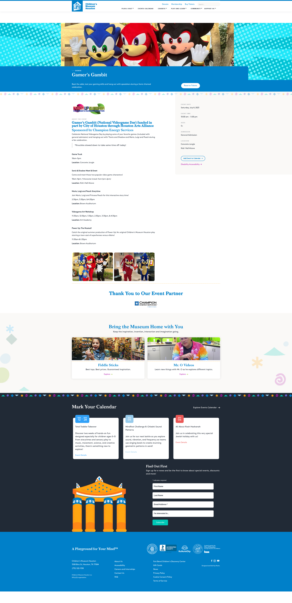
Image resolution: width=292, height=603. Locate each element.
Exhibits (161, 9)
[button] (128, 9)
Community (196, 9)
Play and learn (178, 9)
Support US (209, 9)
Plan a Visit (127, 9)
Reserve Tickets (190, 85)
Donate (165, 4)
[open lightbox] (92, 267)
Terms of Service (160, 581)
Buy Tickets (189, 4)
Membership (176, 4)
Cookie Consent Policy (162, 577)
